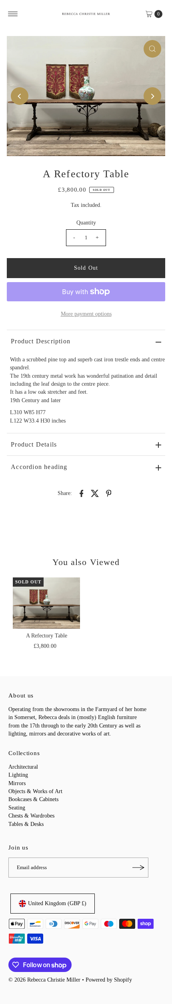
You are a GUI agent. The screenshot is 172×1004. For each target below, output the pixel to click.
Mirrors (17, 783)
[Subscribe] (138, 868)
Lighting (18, 775)
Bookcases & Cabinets (33, 799)
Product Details (34, 444)
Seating (16, 808)
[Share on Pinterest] (109, 493)
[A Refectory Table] (46, 602)
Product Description (40, 341)
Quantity (86, 223)
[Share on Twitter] (95, 493)
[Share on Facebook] (82, 493)
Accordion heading (39, 466)
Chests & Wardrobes (31, 816)
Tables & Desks (26, 824)
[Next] (152, 96)
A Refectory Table (46, 636)
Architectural (23, 767)
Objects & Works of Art (35, 791)
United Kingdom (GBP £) (57, 903)
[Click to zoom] (152, 49)
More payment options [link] (86, 314)
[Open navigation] (13, 14)
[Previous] (19, 96)
